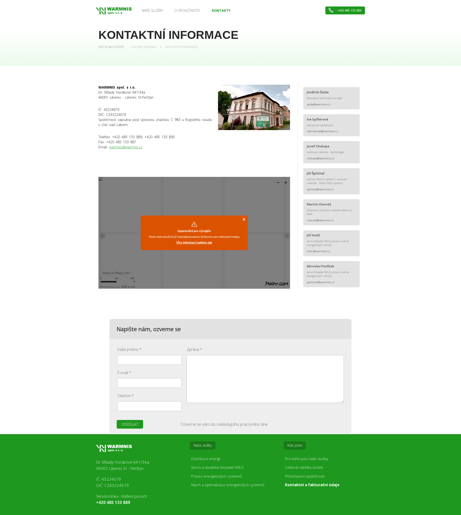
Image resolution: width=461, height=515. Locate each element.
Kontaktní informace (181, 47)
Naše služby (152, 10)
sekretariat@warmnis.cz (322, 131)
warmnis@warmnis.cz (125, 147)
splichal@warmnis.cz (320, 189)
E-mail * (124, 372)
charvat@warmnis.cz (320, 220)
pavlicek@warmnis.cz (321, 282)
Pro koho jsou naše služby (306, 458)
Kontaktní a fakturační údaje (312, 484)
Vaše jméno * (129, 349)
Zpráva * (194, 349)
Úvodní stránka (143, 47)
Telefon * (125, 395)
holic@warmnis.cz (318, 251)
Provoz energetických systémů (216, 476)
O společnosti (187, 10)
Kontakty (221, 10)
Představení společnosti (305, 476)
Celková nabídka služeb (304, 467)
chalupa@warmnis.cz (320, 158)
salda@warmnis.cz (319, 104)
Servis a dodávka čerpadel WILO (217, 467)
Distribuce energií (205, 458)
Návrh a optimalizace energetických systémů (227, 484)
